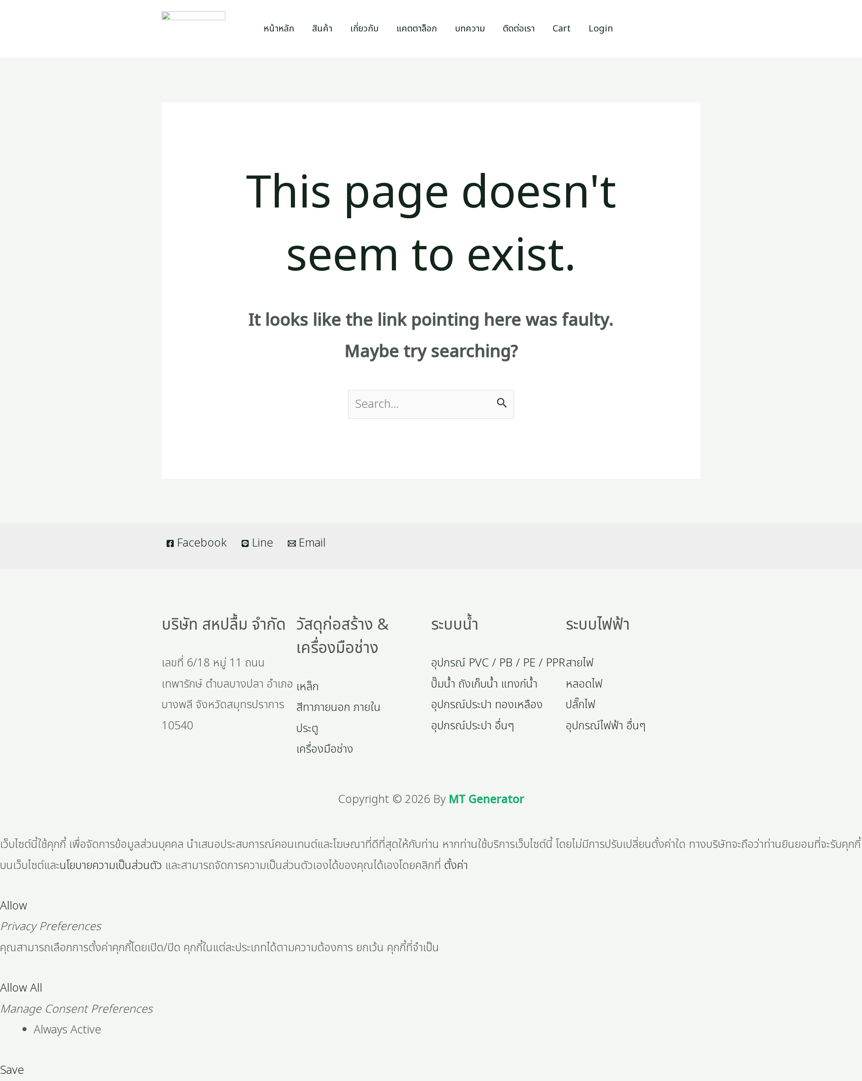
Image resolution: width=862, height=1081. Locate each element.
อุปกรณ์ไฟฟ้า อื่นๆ (606, 725)
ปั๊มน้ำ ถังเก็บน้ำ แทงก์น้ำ (484, 684)
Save (12, 1070)
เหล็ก (307, 686)
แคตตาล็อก (416, 28)
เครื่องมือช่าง (324, 749)
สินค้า (322, 28)
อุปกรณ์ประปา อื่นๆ (472, 725)
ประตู (307, 728)
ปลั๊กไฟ (580, 704)
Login (601, 28)
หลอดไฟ (584, 684)
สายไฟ (580, 662)
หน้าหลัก (279, 28)
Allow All (21, 988)
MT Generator (486, 799)
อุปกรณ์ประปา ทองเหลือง (487, 704)
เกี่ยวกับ (364, 28)
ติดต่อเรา (519, 28)
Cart (562, 28)
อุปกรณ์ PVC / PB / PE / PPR (498, 662)
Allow (13, 905)
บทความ (470, 28)
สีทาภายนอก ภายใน (338, 707)
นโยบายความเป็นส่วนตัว (111, 865)
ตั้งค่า (456, 865)
